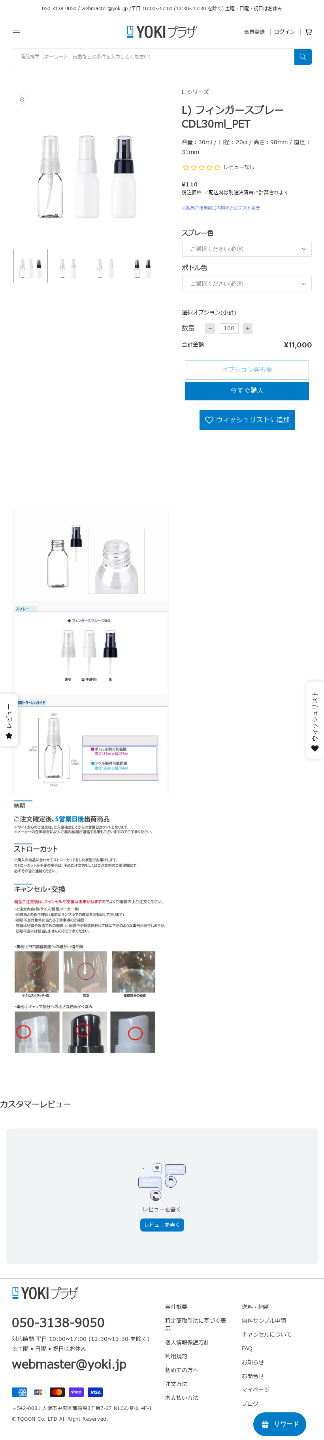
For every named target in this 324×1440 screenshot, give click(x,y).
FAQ (247, 1348)
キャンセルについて (267, 1335)
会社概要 (176, 1307)
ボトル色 (194, 268)
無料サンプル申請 (264, 1321)
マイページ (255, 1390)
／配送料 (214, 192)
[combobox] (162, 56)
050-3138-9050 (59, 8)
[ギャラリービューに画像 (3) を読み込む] (105, 266)
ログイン (284, 32)
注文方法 (176, 1384)
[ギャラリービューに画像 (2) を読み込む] (68, 266)
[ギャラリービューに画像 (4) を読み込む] (143, 266)
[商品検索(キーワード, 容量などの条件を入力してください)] (303, 57)
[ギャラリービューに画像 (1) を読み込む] (30, 266)
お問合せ (253, 1376)
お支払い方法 (181, 1398)
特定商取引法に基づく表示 (195, 1325)
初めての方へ (181, 1370)
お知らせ (253, 1362)
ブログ (250, 1404)
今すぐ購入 (247, 391)
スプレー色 (197, 233)
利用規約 (176, 1356)
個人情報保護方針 (187, 1343)
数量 (188, 328)
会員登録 (254, 32)
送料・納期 (255, 1307)
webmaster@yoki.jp (104, 8)
